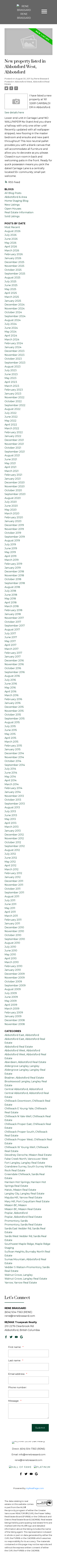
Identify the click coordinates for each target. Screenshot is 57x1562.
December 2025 (14, 262)
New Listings (12, 204)
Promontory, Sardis (16, 1220)
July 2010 (10, 946)
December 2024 (14, 304)
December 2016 (14, 660)
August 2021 (12, 455)
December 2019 (14, 525)
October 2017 (13, 621)
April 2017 (10, 645)
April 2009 (11, 1004)
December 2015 (14, 707)
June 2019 (11, 548)
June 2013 (11, 815)
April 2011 (10, 911)
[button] (6, 1337)
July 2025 (10, 281)
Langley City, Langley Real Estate (24, 1193)
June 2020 (11, 505)
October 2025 (13, 269)
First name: (15, 1347)
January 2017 (13, 656)
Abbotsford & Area (16, 197)
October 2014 (13, 761)
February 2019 (13, 563)
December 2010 (14, 927)
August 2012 (12, 850)
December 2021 (14, 440)
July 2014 (10, 768)
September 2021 (15, 451)
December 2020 (15, 482)
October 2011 (13, 888)
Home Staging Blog (16, 200)
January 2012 (13, 877)
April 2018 (11, 602)
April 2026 (11, 246)
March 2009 (12, 1008)
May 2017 (10, 641)
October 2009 (13, 981)
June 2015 (11, 730)
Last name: (14, 1360)
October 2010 (13, 935)
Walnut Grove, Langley (19, 1274)
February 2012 (13, 873)
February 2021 (13, 474)
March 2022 (12, 428)
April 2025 (11, 293)
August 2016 (12, 676)
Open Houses (13, 208)
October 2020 (13, 490)
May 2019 (10, 552)
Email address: (16, 1373)
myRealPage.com (35, 1488)
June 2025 (11, 285)
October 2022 (13, 401)
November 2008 (15, 1024)
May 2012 (10, 861)
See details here (14, 112)
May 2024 (10, 331)
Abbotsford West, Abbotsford (22, 1050)
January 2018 (13, 614)
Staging (9, 1247)
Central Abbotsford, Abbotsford (24, 1089)
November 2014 (14, 757)
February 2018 (13, 610)
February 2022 (14, 432)
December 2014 (14, 753)
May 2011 (10, 908)
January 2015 (13, 749)
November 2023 (14, 355)
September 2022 (15, 405)
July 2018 (10, 590)
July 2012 (10, 853)
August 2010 (12, 942)
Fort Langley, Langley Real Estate (25, 1162)
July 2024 (11, 324)
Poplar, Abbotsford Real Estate (23, 1216)
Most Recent (12, 227)
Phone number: (17, 1387)
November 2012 (14, 838)
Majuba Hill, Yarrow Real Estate (23, 1197)
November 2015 (14, 710)
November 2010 (14, 931)
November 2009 (15, 977)
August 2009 (13, 989)
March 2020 (12, 513)
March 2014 (12, 784)
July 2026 (10, 235)
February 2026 (14, 254)
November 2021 (14, 444)
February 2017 (13, 652)
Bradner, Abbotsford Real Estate (24, 1077)
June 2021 (11, 459)
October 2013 (13, 799)
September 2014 (15, 765)
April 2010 (11, 958)
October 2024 (13, 312)
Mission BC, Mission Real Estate (23, 1209)
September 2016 (15, 672)
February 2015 (13, 745)
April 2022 (11, 424)
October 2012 (13, 842)
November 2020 (15, 486)
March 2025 (12, 296)
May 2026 (10, 242)
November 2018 (14, 575)
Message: (14, 1400)
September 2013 (15, 803)
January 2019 (13, 567)
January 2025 (13, 300)
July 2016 (10, 679)
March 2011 (11, 915)
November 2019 (14, 529)
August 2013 (12, 807)
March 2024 (12, 339)
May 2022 (10, 420)
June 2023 (11, 374)
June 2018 (11, 594)
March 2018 (12, 606)
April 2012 (10, 865)
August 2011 (12, 896)
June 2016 (11, 683)
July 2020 (11, 501)
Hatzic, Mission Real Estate (20, 1189)
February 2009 (14, 1012)
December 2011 (14, 881)
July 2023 (11, 370)
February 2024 (14, 343)
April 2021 (10, 467)
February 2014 (13, 788)
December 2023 (14, 351)
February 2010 (13, 966)
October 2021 (13, 447)
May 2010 (10, 954)
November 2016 (14, 664)
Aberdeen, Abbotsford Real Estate (25, 1062)
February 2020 (14, 517)
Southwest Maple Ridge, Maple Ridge (27, 1243)
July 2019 (10, 544)
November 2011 (14, 884)
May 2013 (10, 819)
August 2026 (12, 231)
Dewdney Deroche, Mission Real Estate (28, 1154)
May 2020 (11, 509)
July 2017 (10, 633)
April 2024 (11, 335)
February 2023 (14, 389)
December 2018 (14, 571)
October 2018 (13, 579)
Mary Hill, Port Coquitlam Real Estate (27, 1201)
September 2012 (15, 846)
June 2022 (11, 416)
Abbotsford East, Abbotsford (22, 1035)
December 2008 (15, 1020)
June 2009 (11, 997)
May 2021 (10, 463)
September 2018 (15, 583)
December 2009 (15, 973)
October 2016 (13, 668)
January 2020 (13, 521)
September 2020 (15, 494)
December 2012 (14, 834)
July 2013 (10, 811)
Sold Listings (12, 216)
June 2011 (10, 904)
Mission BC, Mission (16, 1205)
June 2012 (11, 857)
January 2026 (13, 258)
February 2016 (13, 699)
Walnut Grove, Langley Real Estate (26, 1278)
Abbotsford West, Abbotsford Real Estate (27, 82)
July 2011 (10, 900)
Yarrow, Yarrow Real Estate (21, 1282)
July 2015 (10, 726)
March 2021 (12, 471)
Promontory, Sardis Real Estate (23, 1224)
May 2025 (10, 289)
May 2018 (10, 598)
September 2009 (15, 985)
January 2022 (13, 436)
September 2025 (15, 273)
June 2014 (11, 772)
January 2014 (13, 792)
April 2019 (10, 556)
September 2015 (15, 718)
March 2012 (12, 869)
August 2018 (12, 587)
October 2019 (13, 532)
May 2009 (11, 1000)
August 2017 (12, 629)
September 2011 (14, 892)
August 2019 (12, 540)
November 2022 (14, 397)
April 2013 (10, 823)
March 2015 (11, 741)
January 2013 (13, 830)
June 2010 (11, 950)
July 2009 (11, 993)
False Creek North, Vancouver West (26, 1158)
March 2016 (11, 695)
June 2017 (11, 637)
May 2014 (10, 776)
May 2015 (10, 734)
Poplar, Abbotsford (16, 1213)
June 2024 (11, 327)
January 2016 (13, 703)
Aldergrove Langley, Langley (22, 1066)
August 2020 (13, 498)
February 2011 (13, 919)
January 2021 (13, 478)
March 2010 (12, 962)
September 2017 (15, 625)
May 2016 (10, 687)
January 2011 (12, 923)
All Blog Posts (13, 193)
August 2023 (13, 366)
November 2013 (14, 796)
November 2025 (14, 265)
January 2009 (13, 1016)
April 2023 (11, 382)
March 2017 (12, 648)
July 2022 (11, 413)
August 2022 (13, 409)
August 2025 (12, 277)
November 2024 (14, 308)
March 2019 (12, 559)
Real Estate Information (19, 212)
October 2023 (13, 358)
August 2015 (12, 722)
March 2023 (12, 385)
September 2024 (15, 316)
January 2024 (13, 347)
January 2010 (13, 969)
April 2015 (10, 737)
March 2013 (12, 826)
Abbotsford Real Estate (19, 1046)
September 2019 (15, 536)
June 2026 (11, 238)
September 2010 (15, 939)
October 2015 (13, 714)
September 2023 (15, 362)
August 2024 (13, 320)
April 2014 (10, 780)
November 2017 (14, 617)
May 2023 (10, 378)
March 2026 (12, 250)
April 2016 (10, 691)
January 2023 (13, 393)
